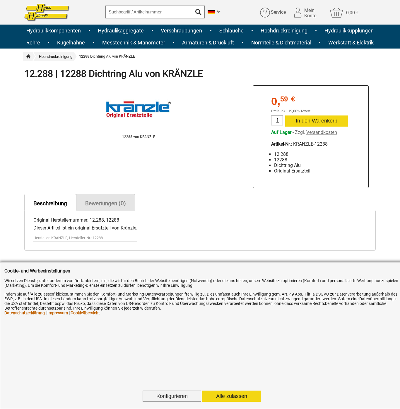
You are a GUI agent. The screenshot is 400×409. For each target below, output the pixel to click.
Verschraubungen (181, 30)
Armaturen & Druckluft (208, 42)
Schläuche (231, 30)
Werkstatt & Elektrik (351, 42)
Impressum (57, 312)
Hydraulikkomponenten (53, 30)
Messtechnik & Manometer (133, 42)
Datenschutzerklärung (24, 312)
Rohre (33, 42)
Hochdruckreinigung (284, 30)
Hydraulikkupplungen (349, 30)
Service (278, 12)
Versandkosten (321, 132)
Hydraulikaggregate (121, 30)
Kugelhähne (71, 42)
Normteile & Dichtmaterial (281, 42)
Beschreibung (50, 203)
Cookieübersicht (85, 312)
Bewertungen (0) (105, 203)
